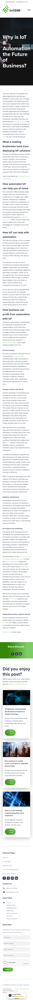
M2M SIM (24, 567)
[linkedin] (16, 878)
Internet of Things (20, 122)
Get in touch (7, 632)
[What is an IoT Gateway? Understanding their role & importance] (16, 799)
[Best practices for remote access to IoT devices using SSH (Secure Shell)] (16, 749)
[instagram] (12, 878)
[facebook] (4, 878)
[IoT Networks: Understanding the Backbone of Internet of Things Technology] (16, 697)
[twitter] (8, 878)
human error (17, 356)
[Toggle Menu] (29, 10)
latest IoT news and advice (17, 684)
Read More (11, 732)
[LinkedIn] (20, 654)
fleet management (11, 562)
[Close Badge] (25, 993)
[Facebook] (13, 654)
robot (8, 443)
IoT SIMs (5, 623)
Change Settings (25, 989)
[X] (16, 654)
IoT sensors (12, 599)
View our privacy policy (17, 990)
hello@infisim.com (21, 2)
